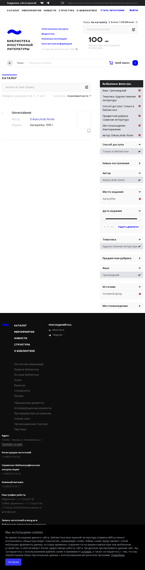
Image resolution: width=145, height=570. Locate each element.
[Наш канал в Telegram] (48, 3)
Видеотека (48, 33)
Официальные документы (29, 402)
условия (86, 551)
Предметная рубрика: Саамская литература (116, 117)
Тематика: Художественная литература (119, 98)
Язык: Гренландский (114, 90)
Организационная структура (31, 424)
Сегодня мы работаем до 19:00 (58, 49)
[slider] (104, 218)
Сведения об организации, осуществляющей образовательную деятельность (103, 3)
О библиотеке (87, 10)
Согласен (13, 562)
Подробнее (118, 555)
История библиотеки (26, 374)
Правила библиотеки (26, 369)
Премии (18, 396)
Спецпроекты (22, 390)
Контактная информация (57, 43)
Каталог (13, 10)
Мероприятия (31, 10)
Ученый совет (22, 418)
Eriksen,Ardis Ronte (42, 119)
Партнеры (20, 429)
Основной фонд (112, 293)
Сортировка (59, 95)
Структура (66, 10)
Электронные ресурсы (55, 28)
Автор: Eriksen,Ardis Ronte (118, 135)
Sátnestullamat (21, 113)
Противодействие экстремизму (32, 413)
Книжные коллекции (54, 38)
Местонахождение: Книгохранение (114, 127)
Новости (50, 10)
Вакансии (19, 385)
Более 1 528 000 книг (122, 22)
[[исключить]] (141, 199)
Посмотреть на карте (12, 444)
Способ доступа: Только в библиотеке (118, 108)
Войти (134, 10)
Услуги (18, 380)
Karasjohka (109, 198)
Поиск (20, 62)
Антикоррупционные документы (33, 408)
